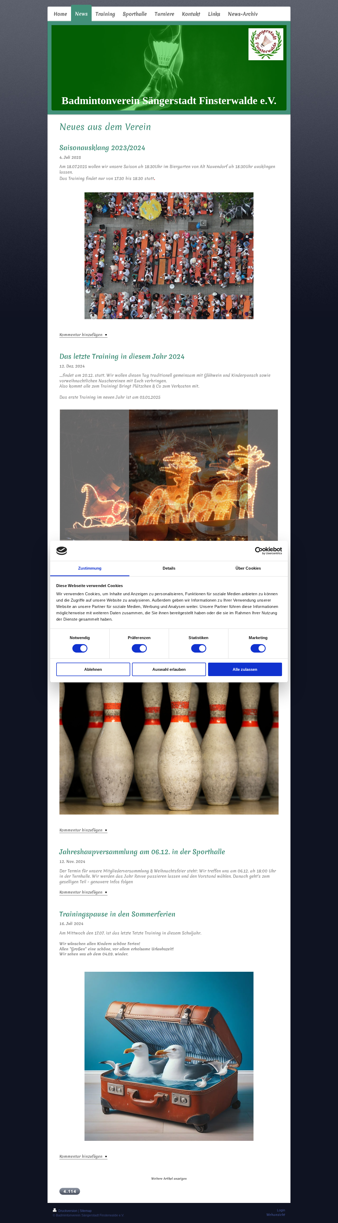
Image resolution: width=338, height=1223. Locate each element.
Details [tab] (169, 568)
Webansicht (275, 1214)
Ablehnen (93, 669)
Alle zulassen (245, 669)
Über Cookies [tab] (248, 568)
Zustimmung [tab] (90, 568)
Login (281, 1210)
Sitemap (86, 1211)
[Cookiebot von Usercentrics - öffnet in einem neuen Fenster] (259, 551)
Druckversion (68, 1211)
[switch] (139, 648)
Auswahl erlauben (169, 669)
